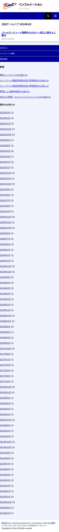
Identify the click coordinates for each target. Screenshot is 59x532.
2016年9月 (5, 398)
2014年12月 (5, 442)
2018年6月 (5, 332)
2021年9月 (5, 189)
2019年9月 (5, 277)
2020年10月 (5, 228)
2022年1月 (5, 167)
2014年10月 (5, 447)
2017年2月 (5, 381)
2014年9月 (5, 453)
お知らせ (3, 48)
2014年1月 (5, 496)
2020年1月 (5, 261)
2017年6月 (5, 365)
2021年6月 (5, 206)
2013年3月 (5, 513)
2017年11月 (5, 348)
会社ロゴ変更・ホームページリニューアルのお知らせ (25, 97)
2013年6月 (5, 507)
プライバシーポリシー (21, 523)
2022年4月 (5, 151)
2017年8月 (5, 354)
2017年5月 (5, 370)
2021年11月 (5, 178)
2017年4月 (5, 376)
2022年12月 (5, 129)
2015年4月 (5, 431)
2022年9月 (5, 140)
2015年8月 (5, 425)
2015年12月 (5, 420)
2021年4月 (5, 211)
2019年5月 (5, 288)
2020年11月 (5, 222)
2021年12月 (5, 173)
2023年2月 (5, 118)
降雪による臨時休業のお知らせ (15, 91)
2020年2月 (5, 255)
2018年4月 (5, 343)
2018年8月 (5, 326)
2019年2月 (5, 304)
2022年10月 (5, 134)
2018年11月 (5, 321)
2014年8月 (5, 458)
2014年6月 (5, 469)
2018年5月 (5, 337)
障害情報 (3, 59)
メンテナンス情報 (7, 53)
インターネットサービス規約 (43, 523)
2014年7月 (5, 464)
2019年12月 (5, 266)
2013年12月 (5, 502)
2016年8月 (5, 403)
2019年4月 (5, 293)
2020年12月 (5, 217)
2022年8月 (5, 145)
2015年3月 (5, 436)
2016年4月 (5, 414)
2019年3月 (5, 299)
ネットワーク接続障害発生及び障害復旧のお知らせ (24, 86)
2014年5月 (5, 474)
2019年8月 (5, 282)
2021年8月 (5, 195)
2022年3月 (5, 156)
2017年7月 (5, 359)
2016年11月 (5, 392)
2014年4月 (5, 480)
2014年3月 (5, 485)
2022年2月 (5, 162)
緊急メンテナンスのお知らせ (14, 75)
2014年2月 (5, 491)
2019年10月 (5, 271)
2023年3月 (5, 112)
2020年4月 (5, 250)
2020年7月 (5, 239)
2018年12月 (5, 315)
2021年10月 (5, 184)
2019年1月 (5, 310)
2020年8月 (5, 233)
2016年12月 (5, 387)
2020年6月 (5, 244)
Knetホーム (6, 523)
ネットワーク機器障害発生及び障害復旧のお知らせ (24, 80)
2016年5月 (5, 409)
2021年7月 (5, 200)
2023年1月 (5, 123)
